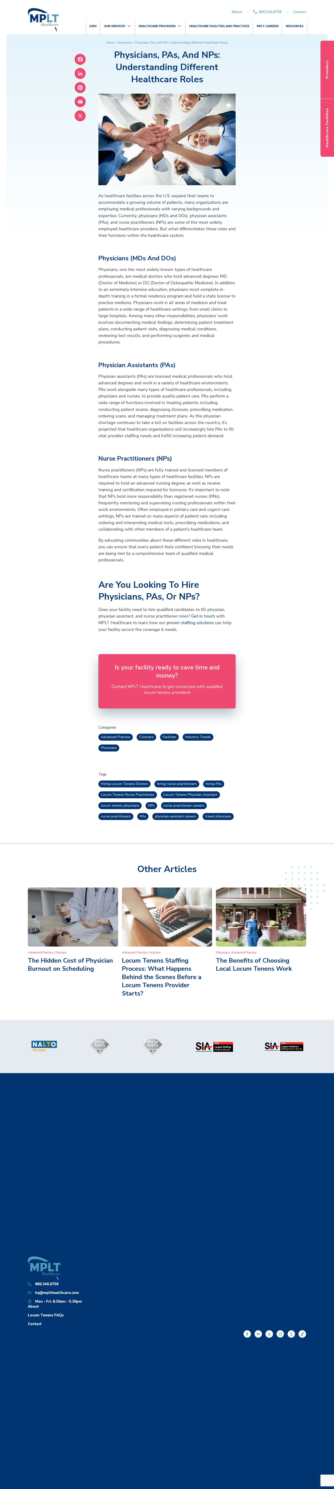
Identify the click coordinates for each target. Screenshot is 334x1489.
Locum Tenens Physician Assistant (190, 794)
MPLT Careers (268, 26)
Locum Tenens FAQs (46, 1315)
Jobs (93, 26)
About (237, 11)
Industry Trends (198, 737)
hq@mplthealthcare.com (57, 1292)
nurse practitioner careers (184, 805)
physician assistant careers (175, 816)
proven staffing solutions (190, 623)
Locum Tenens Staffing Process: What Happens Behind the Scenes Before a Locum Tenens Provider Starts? (161, 977)
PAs (143, 816)
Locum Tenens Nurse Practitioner (127, 794)
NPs (151, 805)
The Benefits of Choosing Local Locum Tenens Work (254, 964)
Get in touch (203, 616)
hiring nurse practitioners (177, 783)
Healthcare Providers (157, 26)
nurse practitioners (116, 816)
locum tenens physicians (120, 805)
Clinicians (146, 737)
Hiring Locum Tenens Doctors (124, 783)
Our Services (114, 26)
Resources (294, 26)
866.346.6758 (270, 11)
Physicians (109, 747)
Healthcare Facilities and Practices (219, 26)
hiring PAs (214, 783)
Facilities (169, 737)
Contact (299, 11)
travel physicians (218, 816)
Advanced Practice (115, 737)
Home (110, 42)
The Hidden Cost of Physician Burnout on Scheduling (70, 964)
